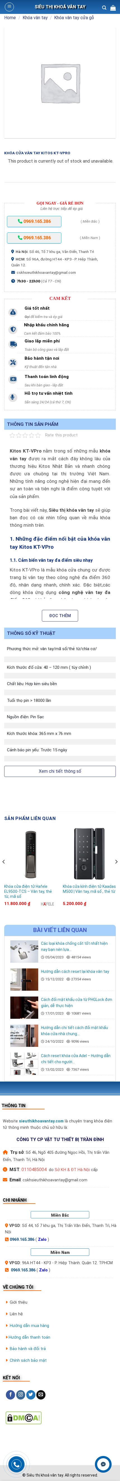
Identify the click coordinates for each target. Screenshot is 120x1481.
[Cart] (113, 8)
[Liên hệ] (103, 1464)
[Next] (116, 873)
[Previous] (4, 873)
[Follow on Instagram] (20, 1395)
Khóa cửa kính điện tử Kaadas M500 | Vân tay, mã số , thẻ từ (89, 889)
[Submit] (108, 24)
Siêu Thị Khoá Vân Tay (60, 7)
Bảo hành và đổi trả (28, 1348)
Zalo (42, 1239)
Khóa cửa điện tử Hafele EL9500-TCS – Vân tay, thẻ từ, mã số (28, 891)
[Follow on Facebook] (10, 1395)
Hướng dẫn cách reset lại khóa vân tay (75, 971)
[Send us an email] (40, 1395)
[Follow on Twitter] (30, 1395)
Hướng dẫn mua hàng (29, 1325)
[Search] (104, 8)
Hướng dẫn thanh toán (29, 1337)
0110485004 (34, 1169)
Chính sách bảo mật (28, 1360)
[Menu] (9, 7)
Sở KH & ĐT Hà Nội (72, 1169)
